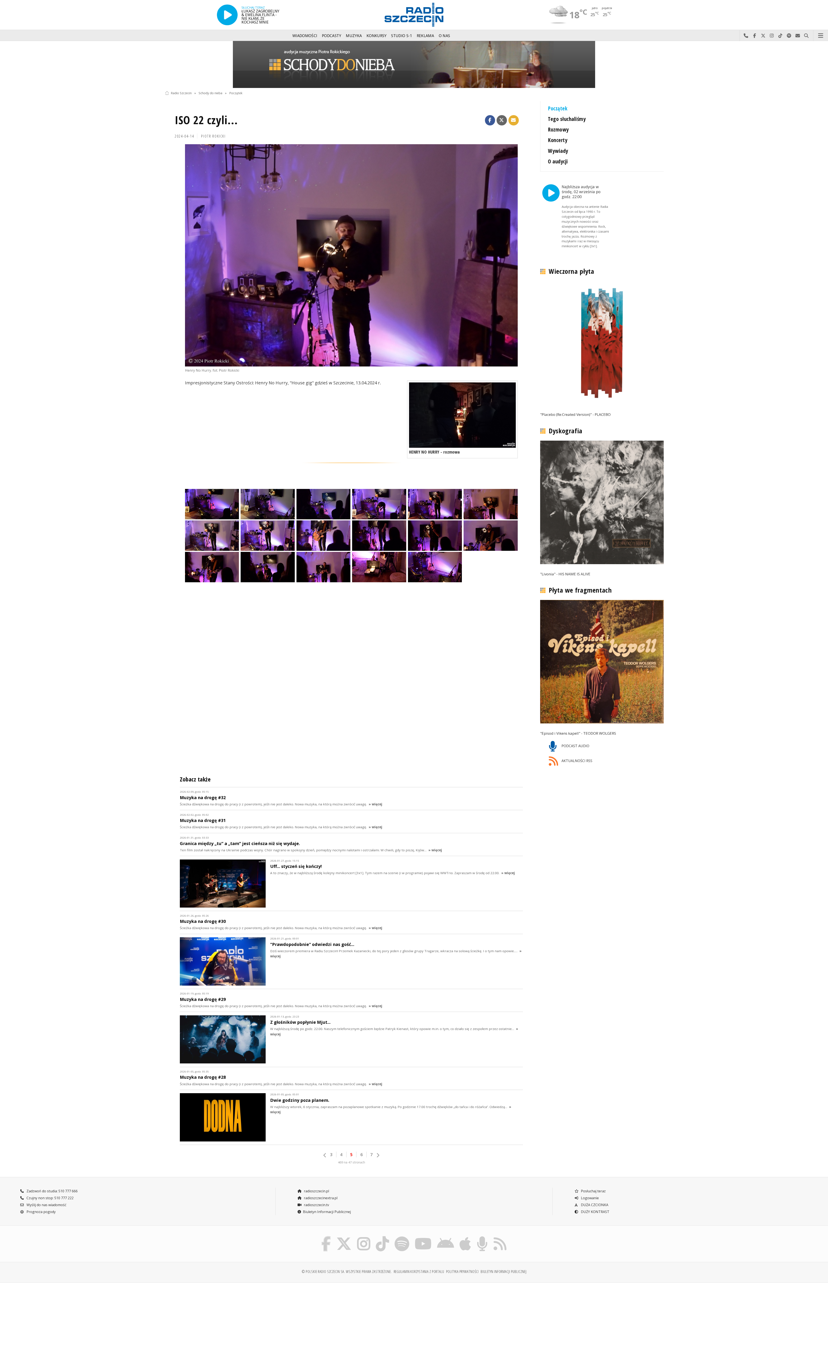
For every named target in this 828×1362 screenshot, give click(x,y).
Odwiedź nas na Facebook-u (754, 35)
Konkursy (377, 35)
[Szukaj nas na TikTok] (382, 1237)
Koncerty (557, 140)
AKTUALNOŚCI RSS (576, 760)
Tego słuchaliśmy (567, 118)
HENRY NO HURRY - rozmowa (434, 452)
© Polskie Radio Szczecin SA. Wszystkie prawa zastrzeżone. (347, 1271)
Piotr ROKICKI (213, 136)
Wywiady (558, 150)
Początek (235, 93)
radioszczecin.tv (316, 1204)
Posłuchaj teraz (593, 1191)
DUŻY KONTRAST (594, 1211)
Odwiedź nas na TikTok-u (780, 35)
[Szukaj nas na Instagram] (363, 1237)
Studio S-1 (401, 35)
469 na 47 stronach (351, 1162)
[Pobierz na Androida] (445, 1237)
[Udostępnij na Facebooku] (490, 120)
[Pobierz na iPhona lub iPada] (465, 1237)
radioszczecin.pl (316, 1191)
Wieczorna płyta (571, 271)
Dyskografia (565, 430)
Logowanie (589, 1198)
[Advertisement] (226, 1320)
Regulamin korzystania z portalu (419, 1271)
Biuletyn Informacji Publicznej (327, 1211)
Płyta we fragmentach (580, 590)
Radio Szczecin (181, 93)
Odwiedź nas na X (763, 35)
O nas (444, 35)
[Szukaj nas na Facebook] (326, 1237)
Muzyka (354, 35)
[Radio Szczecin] (414, 14)
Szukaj (806, 35)
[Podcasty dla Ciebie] (482, 1237)
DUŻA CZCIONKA (594, 1204)
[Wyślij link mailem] (513, 120)
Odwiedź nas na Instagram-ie (771, 35)
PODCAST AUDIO (575, 746)
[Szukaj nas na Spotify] (402, 1237)
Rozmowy (558, 129)
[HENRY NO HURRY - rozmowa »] (462, 415)
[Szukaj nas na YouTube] (423, 1237)
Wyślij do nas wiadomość (797, 35)
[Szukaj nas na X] (344, 1237)
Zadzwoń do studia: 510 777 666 (52, 1191)
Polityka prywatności (462, 1271)
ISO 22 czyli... (206, 119)
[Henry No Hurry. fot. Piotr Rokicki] (351, 255)
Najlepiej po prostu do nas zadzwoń (746, 35)
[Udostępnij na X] (502, 120)
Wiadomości (304, 35)
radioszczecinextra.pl (320, 1198)
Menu (820, 35)
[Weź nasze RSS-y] (500, 1237)
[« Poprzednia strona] (324, 1155)
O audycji (558, 161)
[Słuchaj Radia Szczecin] (227, 15)
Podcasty (331, 35)
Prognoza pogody (41, 1211)
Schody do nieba (210, 93)
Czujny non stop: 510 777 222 (50, 1198)
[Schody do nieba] (414, 64)
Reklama (425, 35)
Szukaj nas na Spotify (789, 35)
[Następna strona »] (377, 1155)
